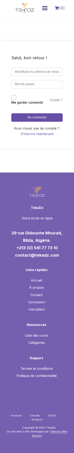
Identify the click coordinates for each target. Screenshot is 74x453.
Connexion (36, 302)
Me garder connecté (27, 102)
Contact (36, 295)
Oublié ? (56, 100)
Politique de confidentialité (36, 376)
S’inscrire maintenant (37, 134)
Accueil (36, 280)
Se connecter (37, 117)
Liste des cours (36, 335)
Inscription (36, 309)
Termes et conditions (36, 368)
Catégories (36, 343)
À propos (36, 287)
